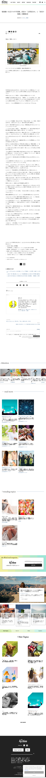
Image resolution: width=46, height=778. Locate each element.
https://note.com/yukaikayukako (25, 306)
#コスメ (23, 758)
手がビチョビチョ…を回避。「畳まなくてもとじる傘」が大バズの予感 (5, 379)
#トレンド (20, 762)
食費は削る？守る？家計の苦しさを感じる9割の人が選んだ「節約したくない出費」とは (35, 661)
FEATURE (34, 2)
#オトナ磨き (5, 516)
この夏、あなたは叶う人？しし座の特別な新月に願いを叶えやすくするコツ (26, 418)
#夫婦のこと (23, 377)
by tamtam (43, 382)
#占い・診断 (29, 416)
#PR (2, 516)
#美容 (25, 760)
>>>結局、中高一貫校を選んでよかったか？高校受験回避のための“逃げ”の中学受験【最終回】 (23, 273)
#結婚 (22, 760)
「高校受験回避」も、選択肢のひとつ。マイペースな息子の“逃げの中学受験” (20, 247)
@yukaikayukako (24, 307)
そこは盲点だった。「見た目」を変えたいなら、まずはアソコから (9, 469)
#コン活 (17, 760)
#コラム (24, 17)
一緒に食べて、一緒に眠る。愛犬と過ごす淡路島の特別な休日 (10, 661)
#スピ (23, 416)
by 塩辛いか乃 (33, 383)
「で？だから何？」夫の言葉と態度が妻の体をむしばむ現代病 (25, 379)
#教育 (27, 17)
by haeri (20, 521)
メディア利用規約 (22, 769)
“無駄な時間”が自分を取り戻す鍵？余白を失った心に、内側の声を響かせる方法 (38, 616)
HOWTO (18, 2)
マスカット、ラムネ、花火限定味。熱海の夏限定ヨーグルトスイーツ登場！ (10, 687)
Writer (29, 630)
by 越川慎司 (29, 689)
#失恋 (29, 760)
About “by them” (18, 750)
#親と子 (19, 759)
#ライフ (2, 377)
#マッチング (13, 761)
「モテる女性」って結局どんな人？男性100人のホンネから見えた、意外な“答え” (10, 713)
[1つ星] (6, 33)
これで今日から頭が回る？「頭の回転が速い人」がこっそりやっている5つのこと (35, 687)
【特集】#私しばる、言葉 (6, 417)
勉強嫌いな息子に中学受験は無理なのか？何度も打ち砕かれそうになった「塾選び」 (21, 251)
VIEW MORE (23, 722)
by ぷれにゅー (4, 689)
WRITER (23, 2)
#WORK (3, 442)
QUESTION (29, 2)
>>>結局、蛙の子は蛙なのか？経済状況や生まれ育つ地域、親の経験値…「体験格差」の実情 (23, 275)
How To (17, 630)
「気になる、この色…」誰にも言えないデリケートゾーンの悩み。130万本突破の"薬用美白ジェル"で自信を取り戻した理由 (9, 519)
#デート (24, 516)
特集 (28, 750)
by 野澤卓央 (29, 716)
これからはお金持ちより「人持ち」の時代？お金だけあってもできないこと (26, 444)
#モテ (3, 711)
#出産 (6, 542)
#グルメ (3, 684)
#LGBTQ (13, 760)
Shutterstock (24, 65)
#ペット (3, 659)
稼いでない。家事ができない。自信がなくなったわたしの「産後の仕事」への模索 (36, 380)
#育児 (12, 377)
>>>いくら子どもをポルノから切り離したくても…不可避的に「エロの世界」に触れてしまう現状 (23, 272)
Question (40, 630)
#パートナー (13, 759)
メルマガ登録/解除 (17, 766)
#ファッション (21, 761)
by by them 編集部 (4, 522)
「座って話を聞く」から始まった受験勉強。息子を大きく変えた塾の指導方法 (20, 252)
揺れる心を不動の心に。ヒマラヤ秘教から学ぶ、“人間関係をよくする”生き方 (31, 590)
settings (34, 775)
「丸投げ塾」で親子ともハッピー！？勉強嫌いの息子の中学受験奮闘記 (19, 254)
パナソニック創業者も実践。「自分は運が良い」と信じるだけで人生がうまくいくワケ (22, 616)
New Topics (5, 630)
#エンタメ (27, 761)
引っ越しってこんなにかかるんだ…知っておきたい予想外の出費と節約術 (7, 616)
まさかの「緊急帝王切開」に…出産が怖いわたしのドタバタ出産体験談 (9, 544)
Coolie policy (26, 770)
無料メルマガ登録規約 (36, 563)
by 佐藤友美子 (13, 382)
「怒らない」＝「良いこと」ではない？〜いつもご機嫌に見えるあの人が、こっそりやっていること (9, 420)
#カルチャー (21, 516)
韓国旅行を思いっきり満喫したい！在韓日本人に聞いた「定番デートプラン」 (26, 518)
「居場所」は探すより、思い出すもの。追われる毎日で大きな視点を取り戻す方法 (26, 470)
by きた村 (2, 382)
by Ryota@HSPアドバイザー (6, 422)
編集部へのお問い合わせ (18, 767)
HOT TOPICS (13, 2)
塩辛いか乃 (20, 297)
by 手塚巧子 (23, 382)
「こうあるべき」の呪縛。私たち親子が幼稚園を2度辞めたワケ (15, 379)
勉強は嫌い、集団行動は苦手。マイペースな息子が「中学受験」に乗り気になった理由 (22, 249)
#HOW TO (4, 416)
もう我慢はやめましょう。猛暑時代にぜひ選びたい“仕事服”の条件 (9, 444)
